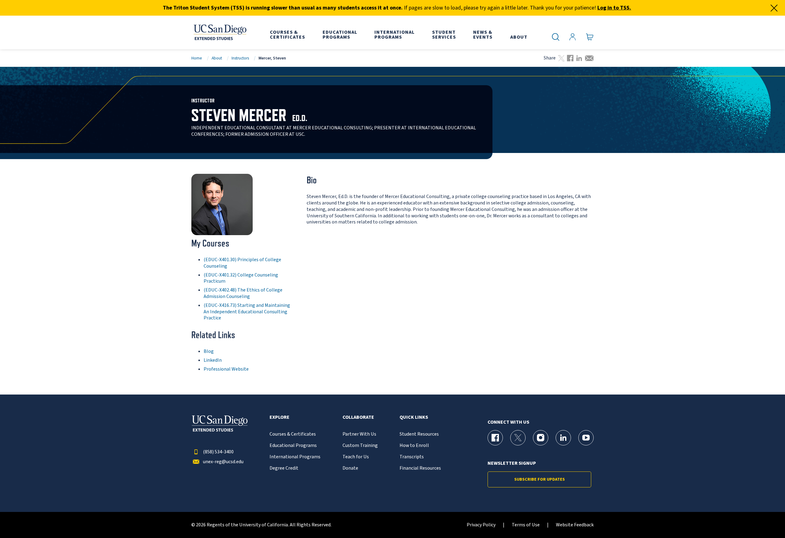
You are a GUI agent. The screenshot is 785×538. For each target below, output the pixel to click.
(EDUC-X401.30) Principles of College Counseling (242, 262)
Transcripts (412, 457)
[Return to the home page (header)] (219, 32)
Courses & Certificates (293, 434)
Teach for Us (356, 457)
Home (196, 58)
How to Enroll (414, 445)
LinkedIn (213, 360)
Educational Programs (293, 445)
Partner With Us (359, 434)
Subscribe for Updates (539, 479)
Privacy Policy (481, 525)
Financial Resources (420, 468)
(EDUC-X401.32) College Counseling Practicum (241, 278)
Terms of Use (526, 525)
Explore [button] (279, 417)
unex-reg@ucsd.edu (223, 462)
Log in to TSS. (614, 8)
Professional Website (226, 369)
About (217, 58)
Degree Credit (284, 468)
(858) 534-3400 (218, 452)
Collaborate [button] (358, 417)
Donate (350, 468)
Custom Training (360, 445)
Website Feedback (575, 525)
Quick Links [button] (414, 417)
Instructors (240, 58)
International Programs (295, 457)
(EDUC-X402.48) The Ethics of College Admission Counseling (243, 293)
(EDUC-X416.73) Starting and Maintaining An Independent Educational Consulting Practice (247, 312)
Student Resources (419, 434)
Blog (209, 351)
